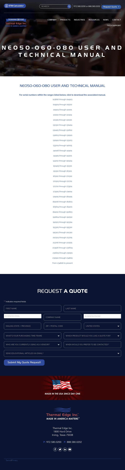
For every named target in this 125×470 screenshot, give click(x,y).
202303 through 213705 (62, 237)
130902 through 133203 (62, 140)
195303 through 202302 (62, 232)
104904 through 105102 (62, 104)
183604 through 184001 (62, 207)
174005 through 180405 (62, 197)
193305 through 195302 (62, 227)
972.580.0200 (80, 6)
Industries (79, 20)
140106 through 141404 (62, 151)
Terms (8, 460)
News (106, 20)
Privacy (15, 460)
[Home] (16, 23)
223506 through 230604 (62, 248)
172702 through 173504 (62, 186)
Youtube (70, 449)
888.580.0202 (94, 6)
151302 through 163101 (62, 171)
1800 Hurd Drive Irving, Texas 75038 (62, 433)
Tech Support (114, 26)
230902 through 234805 (62, 258)
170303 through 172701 (62, 181)
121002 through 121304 (62, 115)
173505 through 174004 (62, 191)
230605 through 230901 (63, 253)
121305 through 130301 (62, 120)
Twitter (60, 449)
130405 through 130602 (62, 130)
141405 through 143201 (62, 156)
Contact (116, 20)
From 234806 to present (62, 263)
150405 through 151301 (62, 166)
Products (65, 20)
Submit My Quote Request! (24, 362)
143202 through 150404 (62, 161)
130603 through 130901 (62, 135)
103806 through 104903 (62, 99)
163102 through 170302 (62, 176)
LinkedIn (65, 449)
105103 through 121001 (62, 110)
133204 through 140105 (62, 145)
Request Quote (110, 7)
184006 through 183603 (62, 202)
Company (52, 20)
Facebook (55, 449)
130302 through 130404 (62, 125)
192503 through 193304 (62, 222)
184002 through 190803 (62, 212)
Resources (94, 20)
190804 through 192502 (62, 217)
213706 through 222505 (62, 243)
